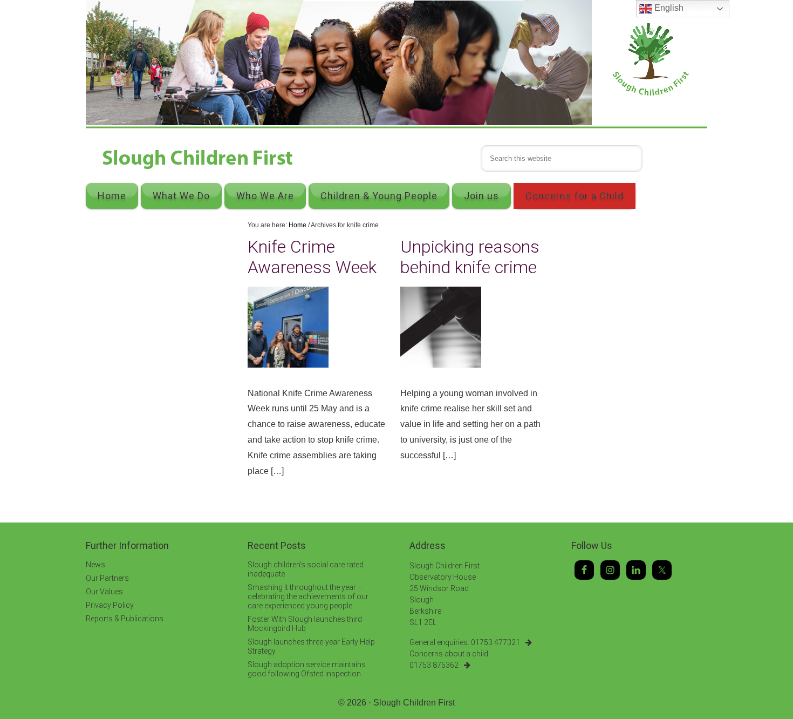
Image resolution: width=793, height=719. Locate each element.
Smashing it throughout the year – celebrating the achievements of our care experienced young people (308, 596)
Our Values (104, 591)
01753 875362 (434, 665)
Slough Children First (414, 702)
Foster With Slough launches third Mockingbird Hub (305, 624)
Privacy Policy (110, 605)
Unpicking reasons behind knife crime (469, 256)
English (667, 7)
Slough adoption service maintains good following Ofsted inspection (307, 669)
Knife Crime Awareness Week (312, 256)
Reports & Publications (124, 618)
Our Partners (107, 578)
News (95, 564)
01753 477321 (495, 642)
